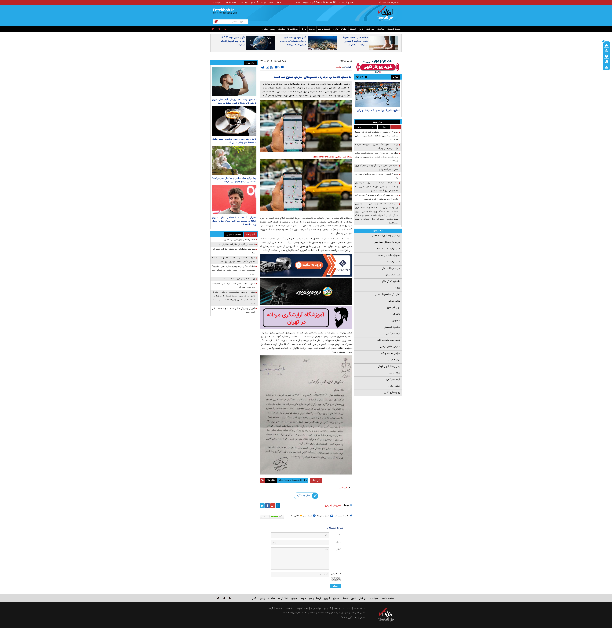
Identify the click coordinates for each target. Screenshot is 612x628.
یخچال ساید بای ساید (389, 255)
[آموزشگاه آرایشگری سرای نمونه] (306, 317)
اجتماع (344, 29)
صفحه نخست (393, 29)
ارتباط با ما (347, 608)
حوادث (312, 29)
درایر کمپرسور (393, 307)
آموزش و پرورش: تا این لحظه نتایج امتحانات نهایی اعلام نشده (233, 310)
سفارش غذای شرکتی (390, 347)
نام (340, 534)
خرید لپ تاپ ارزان (391, 268)
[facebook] (267, 505)
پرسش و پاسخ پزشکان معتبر (386, 235)
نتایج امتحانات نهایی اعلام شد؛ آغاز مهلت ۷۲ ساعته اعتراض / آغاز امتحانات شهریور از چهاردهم (233, 259)
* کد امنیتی (336, 573)
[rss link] (230, 598)
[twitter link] (217, 598)
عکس (265, 29)
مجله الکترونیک (230, 2)
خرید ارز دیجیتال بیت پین (387, 242)
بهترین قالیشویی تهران (389, 366)
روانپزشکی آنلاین (391, 392)
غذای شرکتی (394, 301)
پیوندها (263, 2)
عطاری (397, 288)
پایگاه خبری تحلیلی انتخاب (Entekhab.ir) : (332, 157)
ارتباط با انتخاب (275, 2)
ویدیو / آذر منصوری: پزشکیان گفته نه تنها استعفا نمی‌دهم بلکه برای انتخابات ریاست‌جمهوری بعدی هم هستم (376, 135)
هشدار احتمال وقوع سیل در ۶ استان (239, 239)
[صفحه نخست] (606, 45)
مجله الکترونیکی (302, 608)
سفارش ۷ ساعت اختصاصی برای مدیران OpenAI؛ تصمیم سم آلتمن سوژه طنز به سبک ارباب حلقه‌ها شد (234, 221)
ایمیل (338, 542)
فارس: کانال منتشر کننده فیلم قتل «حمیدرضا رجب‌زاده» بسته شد (233, 285)
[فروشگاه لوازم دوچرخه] (306, 291)
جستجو (279, 608)
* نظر (339, 549)
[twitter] (212, 29)
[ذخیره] (271, 67)
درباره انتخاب (359, 608)
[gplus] (272, 505)
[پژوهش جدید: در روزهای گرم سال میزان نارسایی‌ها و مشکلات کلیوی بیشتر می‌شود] (234, 81)
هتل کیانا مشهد (392, 275)
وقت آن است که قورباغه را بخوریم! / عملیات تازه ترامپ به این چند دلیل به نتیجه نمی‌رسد (376, 197)
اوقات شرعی (243, 2)
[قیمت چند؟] (606, 50)
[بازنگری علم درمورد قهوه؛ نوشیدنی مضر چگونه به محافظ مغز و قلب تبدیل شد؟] (234, 121)
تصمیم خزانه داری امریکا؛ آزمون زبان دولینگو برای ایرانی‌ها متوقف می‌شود (376, 167)
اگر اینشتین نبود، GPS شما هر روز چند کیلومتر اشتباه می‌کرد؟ (232, 41)
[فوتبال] (606, 56)
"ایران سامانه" (346, 617)
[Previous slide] (366, 77)
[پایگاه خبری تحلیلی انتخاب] (388, 14)
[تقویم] (606, 61)
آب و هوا (254, 2)
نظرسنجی (217, 2)
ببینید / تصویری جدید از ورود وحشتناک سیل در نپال (376, 176)
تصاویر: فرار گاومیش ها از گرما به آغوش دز (237, 244)
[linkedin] (278, 505)
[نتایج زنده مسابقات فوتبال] (606, 66)
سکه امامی (395, 373)
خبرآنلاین (343, 487)
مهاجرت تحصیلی (392, 327)
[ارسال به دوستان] (267, 67)
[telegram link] (224, 598)
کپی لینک (316, 480)
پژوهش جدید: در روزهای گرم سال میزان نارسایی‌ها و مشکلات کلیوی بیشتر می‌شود (234, 101)
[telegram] (219, 29)
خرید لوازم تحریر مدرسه (388, 249)
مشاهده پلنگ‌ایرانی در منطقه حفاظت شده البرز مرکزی (233, 251)
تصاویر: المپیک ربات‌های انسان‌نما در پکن (378, 110)
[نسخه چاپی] (262, 67)
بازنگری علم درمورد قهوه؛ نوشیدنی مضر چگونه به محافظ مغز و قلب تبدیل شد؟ (234, 140)
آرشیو (271, 608)
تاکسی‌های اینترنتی (333, 505)
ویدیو (272, 29)
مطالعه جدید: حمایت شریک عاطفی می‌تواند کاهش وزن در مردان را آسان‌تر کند (355, 41)
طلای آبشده (394, 386)
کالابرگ (396, 314)
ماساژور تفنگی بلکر (391, 281)
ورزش (303, 29)
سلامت (281, 29)
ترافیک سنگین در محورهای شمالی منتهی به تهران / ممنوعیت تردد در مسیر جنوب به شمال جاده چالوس (233, 270)
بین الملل (370, 29)
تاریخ (361, 29)
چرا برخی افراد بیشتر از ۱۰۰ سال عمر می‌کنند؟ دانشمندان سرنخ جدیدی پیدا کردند (234, 179)
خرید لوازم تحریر (392, 262)
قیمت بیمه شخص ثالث (388, 340)
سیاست (381, 29)
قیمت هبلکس (393, 334)
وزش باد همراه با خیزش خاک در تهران (239, 278)
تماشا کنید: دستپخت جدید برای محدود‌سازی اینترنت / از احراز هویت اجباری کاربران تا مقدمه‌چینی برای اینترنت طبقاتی (376, 186)
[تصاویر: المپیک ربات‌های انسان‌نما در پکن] (377, 94)
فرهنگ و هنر (324, 29)
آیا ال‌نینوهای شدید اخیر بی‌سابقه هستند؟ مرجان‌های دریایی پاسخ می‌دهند (293, 41)
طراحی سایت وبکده (390, 353)
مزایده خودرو (393, 360)
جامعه (338, 67)
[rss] (225, 29)
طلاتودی (396, 320)
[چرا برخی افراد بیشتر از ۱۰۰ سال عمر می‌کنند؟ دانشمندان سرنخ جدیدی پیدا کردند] (234, 160)
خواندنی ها (293, 29)
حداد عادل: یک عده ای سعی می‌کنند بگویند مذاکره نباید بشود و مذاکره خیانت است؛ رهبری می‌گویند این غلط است (376, 156)
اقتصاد (353, 29)
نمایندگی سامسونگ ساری (387, 294)
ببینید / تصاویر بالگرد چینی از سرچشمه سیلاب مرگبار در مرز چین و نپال (376, 146)
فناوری (336, 29)
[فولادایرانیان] (306, 265)
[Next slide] (357, 77)
